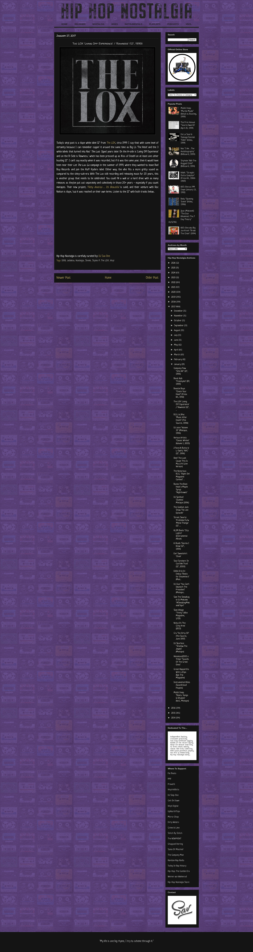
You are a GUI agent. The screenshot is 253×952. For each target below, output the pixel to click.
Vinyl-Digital (173, 806)
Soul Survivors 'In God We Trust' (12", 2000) (181, 564)
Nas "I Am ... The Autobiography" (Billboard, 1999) (188, 151)
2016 (173, 708)
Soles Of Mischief (175, 849)
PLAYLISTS (154, 24)
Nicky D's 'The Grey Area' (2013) (180, 626)
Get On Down (173, 800)
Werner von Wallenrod (177, 877)
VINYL (189, 24)
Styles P (96, 260)
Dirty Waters (173, 822)
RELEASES (80, 24)
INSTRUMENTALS (133, 24)
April (176, 350)
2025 (173, 268)
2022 (173, 282)
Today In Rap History (177, 866)
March (177, 355)
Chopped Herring (175, 844)
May (176, 345)
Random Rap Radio (176, 860)
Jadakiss (70, 260)
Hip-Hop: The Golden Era (179, 871)
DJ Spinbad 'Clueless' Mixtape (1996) (181, 500)
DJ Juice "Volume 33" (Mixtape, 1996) (181, 430)
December (178, 311)
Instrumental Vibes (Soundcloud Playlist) (182, 685)
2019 (173, 297)
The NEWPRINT (174, 838)
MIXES (114, 24)
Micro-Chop (173, 817)
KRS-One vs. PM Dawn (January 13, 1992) (188, 190)
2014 (173, 718)
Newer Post (64, 278)
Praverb (171, 784)
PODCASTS (173, 24)
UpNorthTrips (174, 811)
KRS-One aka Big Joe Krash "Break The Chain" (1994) (188, 231)
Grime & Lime (174, 828)
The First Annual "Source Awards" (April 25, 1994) (188, 125)
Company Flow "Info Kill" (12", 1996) (181, 371)
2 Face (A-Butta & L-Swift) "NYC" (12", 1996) (181, 451)
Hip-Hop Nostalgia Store (178, 882)
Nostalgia (80, 260)
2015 (173, 713)
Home (108, 278)
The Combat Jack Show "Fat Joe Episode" (181, 510)
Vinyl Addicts (173, 789)
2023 (173, 277)
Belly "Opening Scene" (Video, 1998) (187, 202)
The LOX (111, 142)
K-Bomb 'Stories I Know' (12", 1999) (181, 546)
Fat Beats (172, 773)
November (178, 316)
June (176, 340)
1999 (63, 260)
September (179, 325)
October (178, 320)
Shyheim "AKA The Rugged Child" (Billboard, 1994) (188, 164)
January (178, 364)
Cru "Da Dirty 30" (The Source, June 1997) (181, 636)
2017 (173, 307)
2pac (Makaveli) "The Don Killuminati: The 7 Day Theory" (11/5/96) (182, 216)
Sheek (88, 260)
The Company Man (176, 855)
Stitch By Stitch (175, 833)
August (177, 330)
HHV (169, 779)
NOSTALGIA (98, 24)
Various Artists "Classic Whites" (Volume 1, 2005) (182, 441)
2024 (173, 273)
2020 (173, 292)
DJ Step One (173, 795)
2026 (173, 263)
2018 (173, 302)
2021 (173, 287)
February (178, 359)
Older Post (152, 278)
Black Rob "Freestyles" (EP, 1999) (182, 381)
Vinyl (112, 260)
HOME (64, 24)
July (176, 335)
